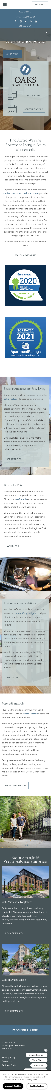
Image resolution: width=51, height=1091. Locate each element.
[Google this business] (20, 21)
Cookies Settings (37, 1086)
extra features (11, 398)
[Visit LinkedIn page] (25, 21)
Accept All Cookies (13, 1086)
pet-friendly (21, 499)
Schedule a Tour (33, 109)
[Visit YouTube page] (35, 21)
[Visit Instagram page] (30, 21)
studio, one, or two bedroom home (21, 193)
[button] (40, 4)
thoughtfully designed (26, 613)
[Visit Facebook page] (15, 21)
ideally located (30, 713)
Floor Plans (33, 95)
